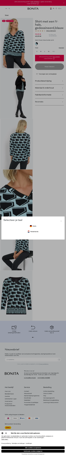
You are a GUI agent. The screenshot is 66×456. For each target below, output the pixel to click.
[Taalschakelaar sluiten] (61, 221)
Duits (34, 226)
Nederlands (34, 231)
